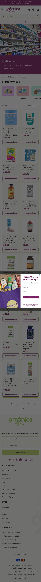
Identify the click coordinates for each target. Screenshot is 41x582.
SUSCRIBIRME (30, 297)
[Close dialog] (39, 275)
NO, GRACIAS (30, 301)
